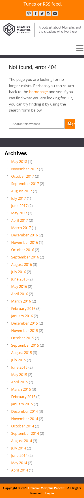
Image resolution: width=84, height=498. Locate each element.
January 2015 (22, 404)
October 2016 (22, 249)
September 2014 (25, 433)
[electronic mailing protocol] (55, 13)
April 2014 (19, 470)
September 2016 (25, 257)
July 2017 (18, 198)
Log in (49, 493)
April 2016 (19, 293)
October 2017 (22, 176)
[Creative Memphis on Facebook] (35, 13)
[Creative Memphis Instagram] (48, 13)
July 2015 (18, 360)
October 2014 (22, 426)
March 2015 (21, 389)
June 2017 (19, 205)
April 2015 (19, 382)
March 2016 (21, 301)
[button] (42, 48)
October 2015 (22, 337)
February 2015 (23, 396)
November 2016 (24, 242)
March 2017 (21, 227)
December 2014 (24, 411)
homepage (38, 91)
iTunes (29, 4)
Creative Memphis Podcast (42, 29)
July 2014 (18, 448)
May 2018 (19, 161)
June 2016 (19, 279)
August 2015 (21, 352)
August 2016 (21, 264)
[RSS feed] (29, 13)
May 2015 (19, 374)
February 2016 (23, 308)
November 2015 (24, 330)
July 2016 (18, 271)
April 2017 (19, 220)
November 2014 (24, 418)
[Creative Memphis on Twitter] (42, 13)
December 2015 (24, 323)
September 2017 (25, 183)
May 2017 (19, 213)
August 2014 (21, 440)
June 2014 (19, 455)
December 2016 (24, 235)
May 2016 (19, 286)
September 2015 (25, 345)
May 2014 (19, 462)
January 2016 (22, 315)
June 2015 (19, 367)
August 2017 (21, 191)
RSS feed (52, 4)
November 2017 (24, 169)
